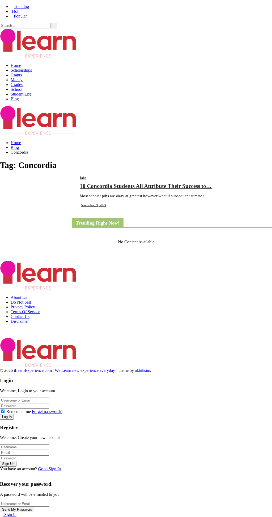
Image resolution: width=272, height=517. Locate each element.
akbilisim (142, 370)
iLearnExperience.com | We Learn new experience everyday (64, 370)
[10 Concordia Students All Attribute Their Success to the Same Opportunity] (36, 201)
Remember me (18, 411)
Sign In (9, 514)
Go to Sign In (49, 469)
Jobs (83, 178)
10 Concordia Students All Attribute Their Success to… (146, 186)
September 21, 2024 (93, 205)
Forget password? (47, 411)
